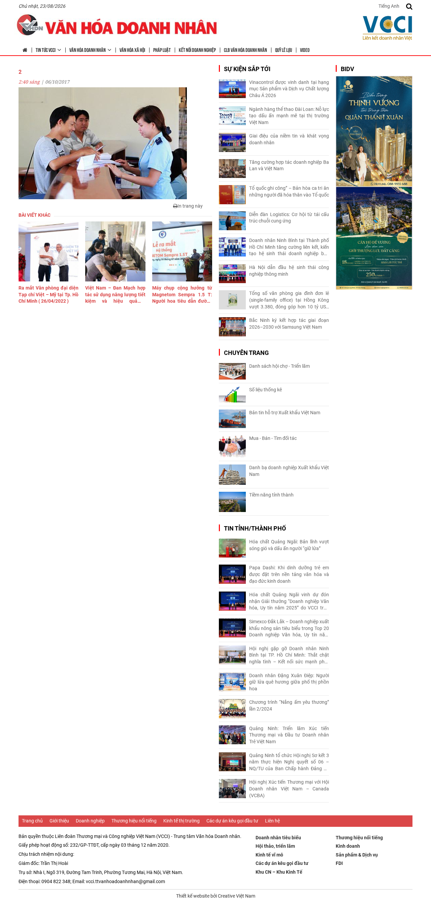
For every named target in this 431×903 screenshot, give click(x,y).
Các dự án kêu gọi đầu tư (232, 820)
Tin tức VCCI (46, 49)
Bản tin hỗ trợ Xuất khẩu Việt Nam (284, 412)
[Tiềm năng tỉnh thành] (232, 502)
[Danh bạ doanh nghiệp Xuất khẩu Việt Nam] (232, 474)
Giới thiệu (59, 820)
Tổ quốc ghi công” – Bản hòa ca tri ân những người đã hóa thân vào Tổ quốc (289, 191)
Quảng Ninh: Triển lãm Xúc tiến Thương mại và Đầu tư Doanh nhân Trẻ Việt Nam (289, 735)
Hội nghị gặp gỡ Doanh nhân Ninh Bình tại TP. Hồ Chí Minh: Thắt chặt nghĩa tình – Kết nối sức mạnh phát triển (289, 655)
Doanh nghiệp (90, 820)
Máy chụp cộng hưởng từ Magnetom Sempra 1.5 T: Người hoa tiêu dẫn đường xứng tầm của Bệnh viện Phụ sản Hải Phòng (182, 295)
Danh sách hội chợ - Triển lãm (279, 366)
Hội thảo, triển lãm (275, 846)
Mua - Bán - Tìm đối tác (273, 438)
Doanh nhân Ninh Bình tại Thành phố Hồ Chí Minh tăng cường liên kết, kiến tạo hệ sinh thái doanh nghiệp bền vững (289, 247)
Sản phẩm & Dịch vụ (357, 854)
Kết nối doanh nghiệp (197, 49)
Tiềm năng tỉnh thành (271, 495)
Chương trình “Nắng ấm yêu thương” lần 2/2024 (289, 705)
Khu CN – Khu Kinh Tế (279, 872)
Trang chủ (32, 820)
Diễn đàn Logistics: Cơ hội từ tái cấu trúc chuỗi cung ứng (289, 218)
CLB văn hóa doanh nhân (245, 49)
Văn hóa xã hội (132, 49)
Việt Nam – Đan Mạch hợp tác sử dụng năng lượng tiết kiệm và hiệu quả (115, 295)
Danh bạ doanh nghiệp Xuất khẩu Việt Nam (289, 471)
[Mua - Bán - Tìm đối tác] (232, 446)
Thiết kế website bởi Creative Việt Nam (215, 896)
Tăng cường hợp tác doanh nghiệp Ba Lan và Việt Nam (289, 165)
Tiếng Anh (388, 6)
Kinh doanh (348, 846)
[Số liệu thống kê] (232, 394)
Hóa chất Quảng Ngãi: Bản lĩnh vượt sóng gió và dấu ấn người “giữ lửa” (289, 545)
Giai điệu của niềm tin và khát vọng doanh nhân (289, 139)
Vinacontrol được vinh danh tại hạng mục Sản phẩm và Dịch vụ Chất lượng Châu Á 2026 (289, 89)
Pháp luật (162, 49)
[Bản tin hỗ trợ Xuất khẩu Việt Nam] (232, 419)
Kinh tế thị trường (181, 820)
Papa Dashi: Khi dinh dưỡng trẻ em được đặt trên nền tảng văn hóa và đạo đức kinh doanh (289, 574)
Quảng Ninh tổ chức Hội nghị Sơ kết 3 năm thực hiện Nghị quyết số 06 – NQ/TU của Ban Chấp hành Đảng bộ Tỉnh (289, 762)
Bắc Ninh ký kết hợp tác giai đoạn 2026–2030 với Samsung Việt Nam (289, 324)
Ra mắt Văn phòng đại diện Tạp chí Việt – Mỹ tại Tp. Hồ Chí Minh (48, 294)
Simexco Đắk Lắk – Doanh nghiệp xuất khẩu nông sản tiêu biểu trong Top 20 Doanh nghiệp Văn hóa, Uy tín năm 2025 (289, 628)
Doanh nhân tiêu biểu (278, 837)
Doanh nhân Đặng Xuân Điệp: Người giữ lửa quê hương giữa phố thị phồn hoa (289, 682)
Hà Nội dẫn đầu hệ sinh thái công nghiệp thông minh (289, 271)
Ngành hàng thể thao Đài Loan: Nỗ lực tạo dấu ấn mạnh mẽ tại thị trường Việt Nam (289, 116)
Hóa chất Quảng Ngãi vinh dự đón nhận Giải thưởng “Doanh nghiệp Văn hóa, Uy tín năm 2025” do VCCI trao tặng (289, 601)
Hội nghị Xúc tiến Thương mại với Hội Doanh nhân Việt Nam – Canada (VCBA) (289, 788)
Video (304, 49)
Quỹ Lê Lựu (283, 49)
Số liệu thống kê (265, 389)
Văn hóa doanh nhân (87, 49)
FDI (339, 863)
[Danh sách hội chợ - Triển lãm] (232, 371)
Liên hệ (272, 820)
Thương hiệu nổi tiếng (134, 820)
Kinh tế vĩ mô (269, 854)
